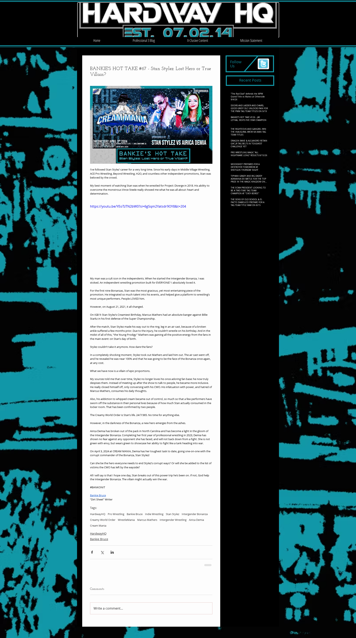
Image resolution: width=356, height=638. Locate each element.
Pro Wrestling (116, 514)
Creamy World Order (102, 519)
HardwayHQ (97, 514)
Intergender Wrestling (173, 519)
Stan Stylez (172, 514)
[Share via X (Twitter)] (102, 552)
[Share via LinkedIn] (112, 552)
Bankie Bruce (135, 514)
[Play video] (151, 238)
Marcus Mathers (147, 519)
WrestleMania (126, 519)
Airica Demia (196, 519)
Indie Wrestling (154, 514)
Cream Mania (98, 525)
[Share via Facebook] (92, 552)
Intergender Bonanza (195, 514)
